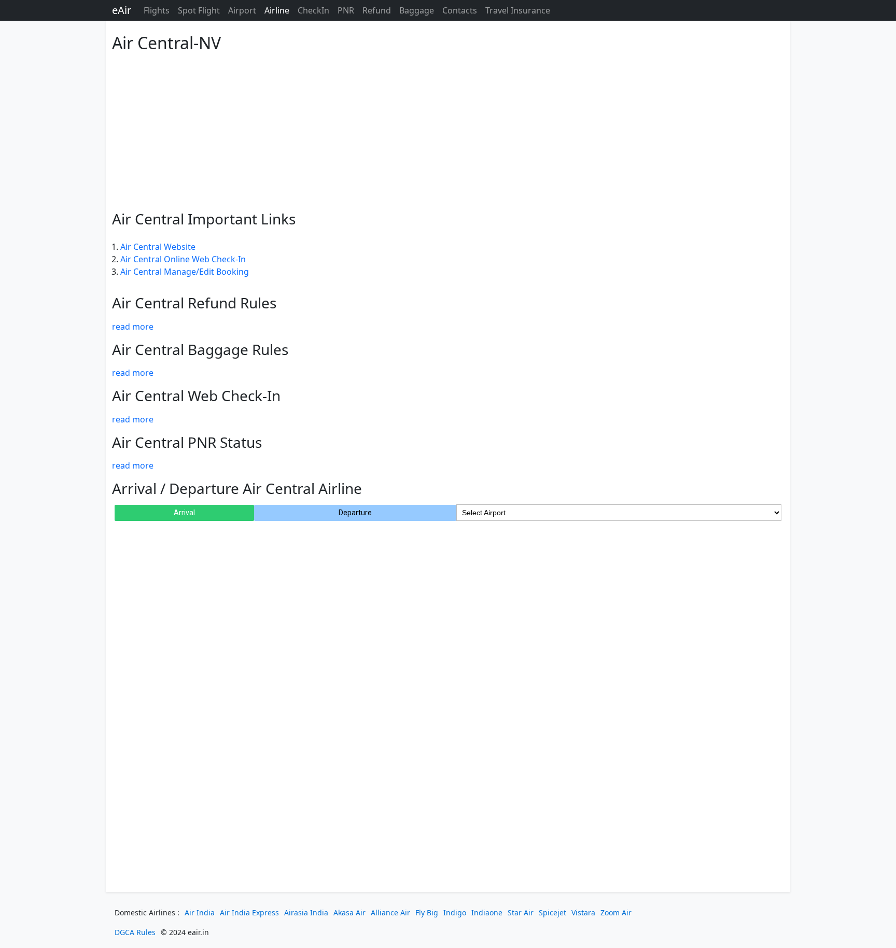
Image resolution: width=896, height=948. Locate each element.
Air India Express (249, 912)
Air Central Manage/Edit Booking (184, 271)
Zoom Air (616, 912)
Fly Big (426, 912)
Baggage (416, 10)
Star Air (521, 912)
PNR (346, 10)
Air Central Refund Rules (194, 303)
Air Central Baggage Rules (200, 349)
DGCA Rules (135, 932)
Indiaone (486, 912)
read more (132, 326)
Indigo (454, 912)
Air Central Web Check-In (196, 395)
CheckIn (313, 10)
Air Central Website (157, 246)
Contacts (459, 10)
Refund (376, 10)
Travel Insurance (517, 10)
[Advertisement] (423, 129)
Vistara (583, 912)
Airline (276, 10)
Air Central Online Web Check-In (183, 259)
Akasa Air (349, 912)
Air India (200, 912)
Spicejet (552, 912)
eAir (121, 10)
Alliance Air (390, 912)
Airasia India (306, 912)
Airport (242, 10)
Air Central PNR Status (187, 442)
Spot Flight (199, 10)
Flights (157, 10)
